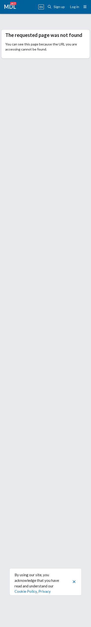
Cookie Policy (26, 591)
